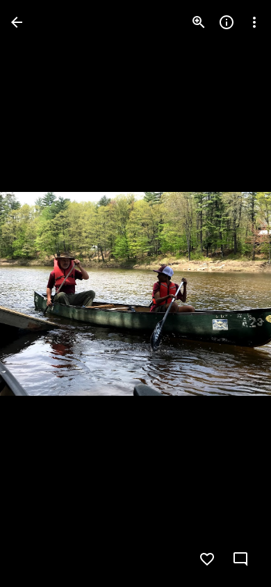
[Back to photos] (16, 22)
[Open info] (226, 22)
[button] (38, 293)
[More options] (254, 22)
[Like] (207, 559)
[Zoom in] (199, 22)
